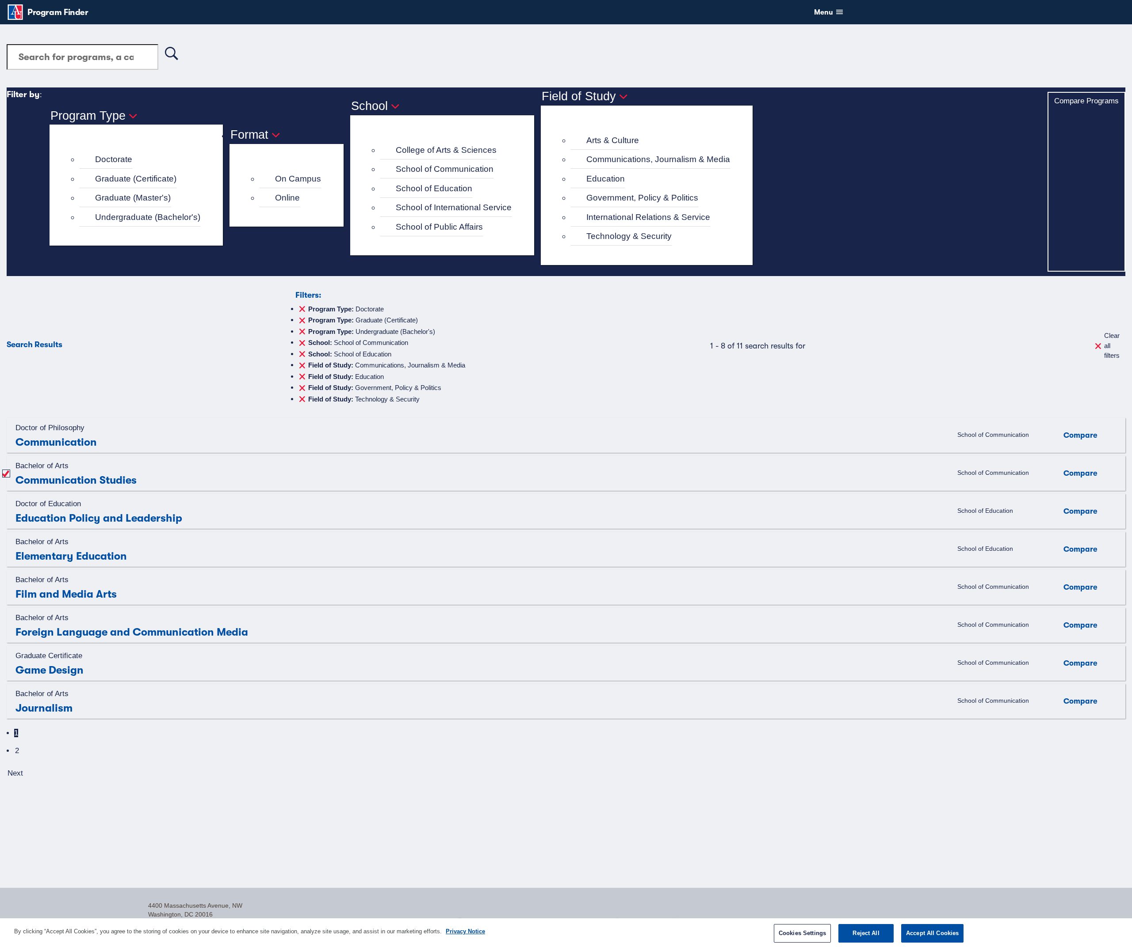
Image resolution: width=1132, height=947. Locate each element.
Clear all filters (1112, 345)
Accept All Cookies (932, 933)
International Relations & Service (648, 217)
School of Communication (444, 169)
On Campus (298, 178)
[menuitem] (140, 159)
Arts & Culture (612, 140)
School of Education (434, 188)
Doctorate (113, 159)
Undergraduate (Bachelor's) (147, 217)
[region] (566, 932)
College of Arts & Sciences (446, 150)
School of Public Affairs (439, 226)
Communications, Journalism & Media (658, 159)
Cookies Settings (802, 933)
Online (287, 197)
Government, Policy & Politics (642, 197)
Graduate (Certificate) (135, 178)
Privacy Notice (465, 931)
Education (605, 178)
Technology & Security (629, 236)
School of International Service (454, 207)
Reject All (866, 933)
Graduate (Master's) (133, 197)
